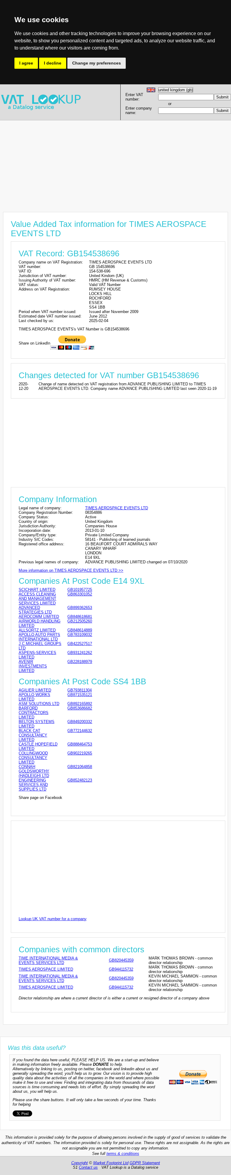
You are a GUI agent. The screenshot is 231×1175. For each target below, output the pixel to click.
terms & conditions (122, 1153)
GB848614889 (79, 630)
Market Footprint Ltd (110, 1163)
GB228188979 (79, 661)
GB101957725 (79, 589)
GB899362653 (79, 607)
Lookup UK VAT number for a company (53, 919)
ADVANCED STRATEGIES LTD (35, 609)
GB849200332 (79, 721)
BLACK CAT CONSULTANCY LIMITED (33, 735)
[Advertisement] (115, 162)
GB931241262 (79, 652)
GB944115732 (121, 969)
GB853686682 (79, 708)
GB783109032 (79, 634)
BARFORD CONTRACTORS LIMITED (33, 712)
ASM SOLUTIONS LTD (39, 703)
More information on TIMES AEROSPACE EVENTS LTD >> (71, 570)
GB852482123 (79, 780)
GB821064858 (79, 766)
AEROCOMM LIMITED (39, 616)
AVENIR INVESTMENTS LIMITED (33, 666)
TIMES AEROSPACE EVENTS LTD (116, 508)
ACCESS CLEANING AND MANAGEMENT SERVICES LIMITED (37, 598)
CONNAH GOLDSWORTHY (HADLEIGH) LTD (34, 771)
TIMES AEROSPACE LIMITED (46, 969)
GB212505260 (79, 621)
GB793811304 (79, 690)
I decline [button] (52, 63)
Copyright (79, 1163)
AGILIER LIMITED (35, 690)
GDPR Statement (145, 1163)
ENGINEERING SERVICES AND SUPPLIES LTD (33, 784)
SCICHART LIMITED (37, 589)
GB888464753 (79, 744)
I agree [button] (26, 63)
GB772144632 (79, 730)
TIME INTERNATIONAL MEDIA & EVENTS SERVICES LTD (48, 960)
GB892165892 (79, 703)
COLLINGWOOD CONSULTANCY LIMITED (33, 757)
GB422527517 (79, 643)
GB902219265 (79, 753)
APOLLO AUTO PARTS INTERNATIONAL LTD (39, 636)
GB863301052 (79, 594)
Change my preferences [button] (96, 63)
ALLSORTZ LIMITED (37, 630)
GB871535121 (79, 694)
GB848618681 (79, 616)
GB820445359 (121, 960)
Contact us (88, 1167)
